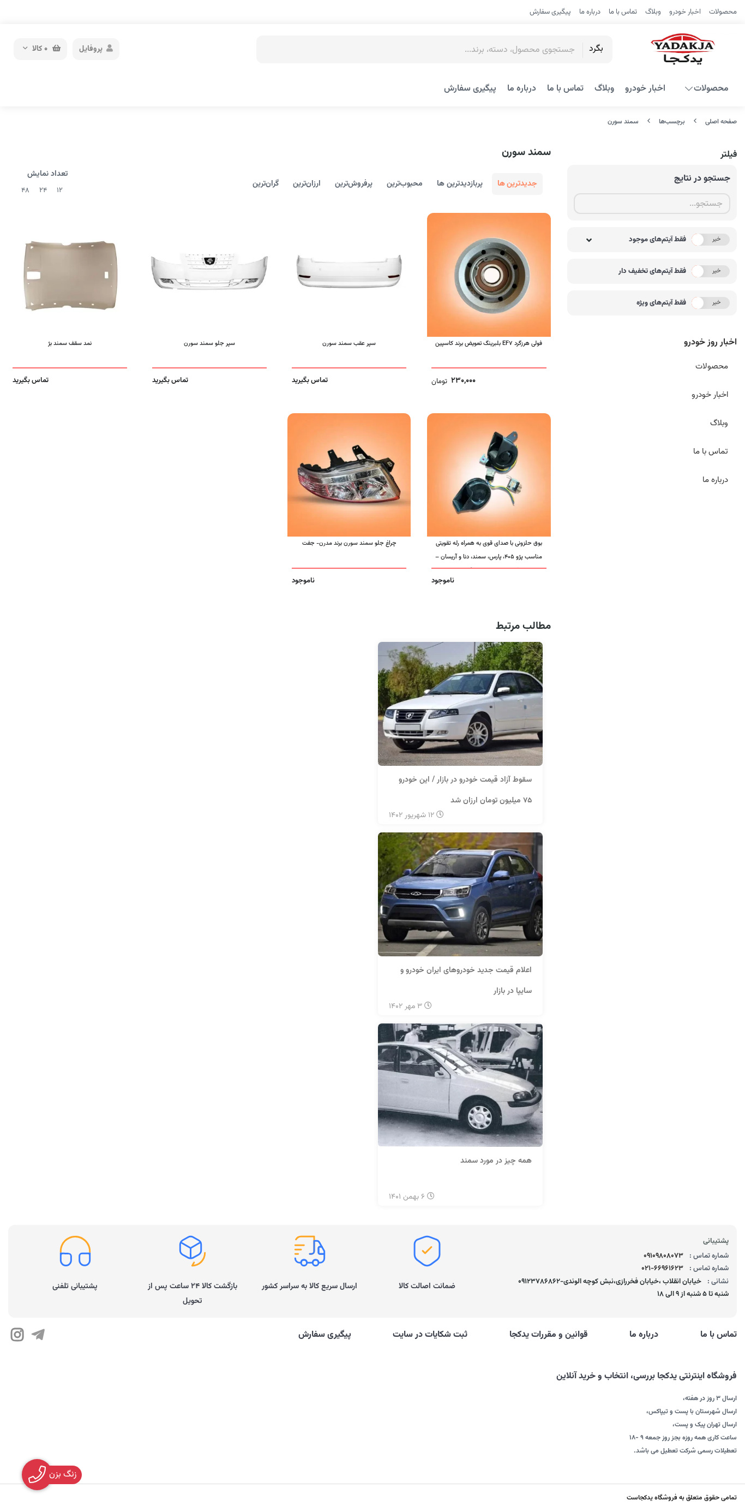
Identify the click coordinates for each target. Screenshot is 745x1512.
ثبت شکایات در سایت (430, 1335)
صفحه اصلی (721, 122)
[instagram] (17, 1337)
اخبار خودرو (685, 12)
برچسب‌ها (672, 122)
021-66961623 (662, 1268)
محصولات (723, 12)
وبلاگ (653, 12)
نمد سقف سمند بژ (70, 343)
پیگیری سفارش (550, 12)
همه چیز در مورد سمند (496, 1161)
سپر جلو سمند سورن (209, 343)
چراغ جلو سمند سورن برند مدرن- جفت (349, 543)
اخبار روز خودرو (710, 342)
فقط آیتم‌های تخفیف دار (652, 271)
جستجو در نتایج (702, 179)
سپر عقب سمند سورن (349, 343)
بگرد (596, 49)
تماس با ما (623, 12)
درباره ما (589, 12)
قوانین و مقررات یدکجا (548, 1335)
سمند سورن (623, 122)
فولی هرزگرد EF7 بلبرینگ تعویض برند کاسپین (488, 343)
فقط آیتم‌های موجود (657, 239)
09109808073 (663, 1256)
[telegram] (37, 1337)
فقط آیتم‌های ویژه (661, 302)
